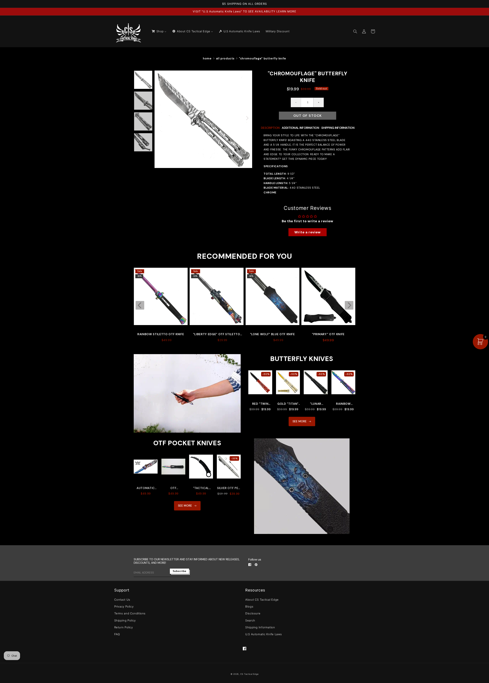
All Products (225, 58)
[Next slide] (349, 305)
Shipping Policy (125, 620)
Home (207, 58)
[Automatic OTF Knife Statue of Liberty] (146, 468)
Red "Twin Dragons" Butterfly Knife (260, 404)
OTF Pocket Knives (187, 443)
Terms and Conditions (130, 613)
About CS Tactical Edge (262, 599)
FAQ (117, 634)
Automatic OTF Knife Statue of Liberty (146, 488)
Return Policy (123, 627)
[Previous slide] (140, 305)
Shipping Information (260, 627)
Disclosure (252, 613)
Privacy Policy (124, 606)
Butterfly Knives (301, 358)
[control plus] (318, 102)
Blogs (249, 606)
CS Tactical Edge (249, 674)
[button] (355, 31)
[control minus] (296, 102)
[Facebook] (249, 564)
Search (250, 620)
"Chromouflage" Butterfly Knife (262, 58)
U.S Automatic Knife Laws (263, 634)
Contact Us (122, 599)
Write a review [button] (307, 232)
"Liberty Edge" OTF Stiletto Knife (160, 334)
